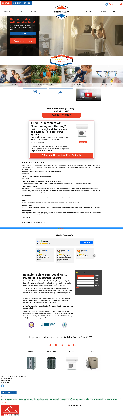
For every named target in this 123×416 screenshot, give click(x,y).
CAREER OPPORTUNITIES (8, 392)
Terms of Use (3, 402)
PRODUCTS (20, 11)
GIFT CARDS (27, 3)
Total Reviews (61, 61)
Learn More (83, 142)
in (10, 398)
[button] (35, 255)
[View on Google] (38, 250)
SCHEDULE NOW (17, 3)
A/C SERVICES (23, 33)
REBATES (34, 11)
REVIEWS (103, 11)
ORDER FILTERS (6, 3)
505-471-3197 (115, 4)
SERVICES (7, 11)
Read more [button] (59, 261)
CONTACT (116, 11)
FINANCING (90, 11)
